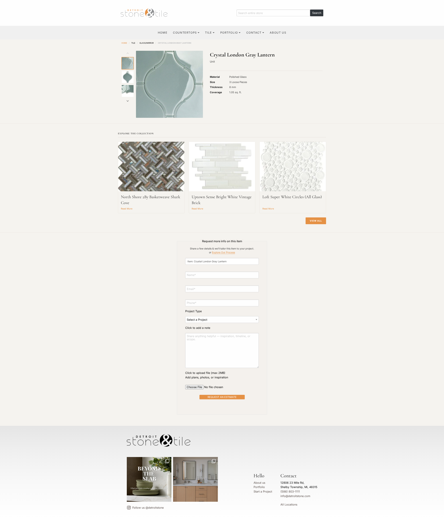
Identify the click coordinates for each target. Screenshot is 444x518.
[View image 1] (127, 63)
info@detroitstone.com (295, 496)
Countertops (185, 32)
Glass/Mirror (146, 43)
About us (278, 32)
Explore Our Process (223, 252)
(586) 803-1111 (290, 491)
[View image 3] (127, 91)
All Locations (288, 504)
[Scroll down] (127, 101)
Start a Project (263, 491)
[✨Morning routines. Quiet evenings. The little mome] (195, 479)
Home (162, 32)
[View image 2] (127, 77)
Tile (208, 32)
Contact (254, 32)
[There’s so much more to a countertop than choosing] (149, 479)
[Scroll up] (127, 53)
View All (316, 221)
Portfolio (229, 32)
